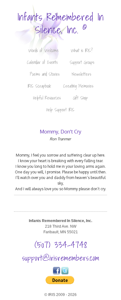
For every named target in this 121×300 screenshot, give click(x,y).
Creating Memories (78, 86)
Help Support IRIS (60, 109)
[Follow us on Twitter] (65, 273)
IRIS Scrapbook (39, 86)
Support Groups (82, 62)
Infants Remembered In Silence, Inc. (60, 23)
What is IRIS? (82, 50)
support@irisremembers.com (60, 258)
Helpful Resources (47, 97)
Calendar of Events (42, 62)
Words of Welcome (43, 50)
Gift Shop (80, 97)
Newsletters (81, 74)
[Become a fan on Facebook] (56, 273)
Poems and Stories (45, 74)
